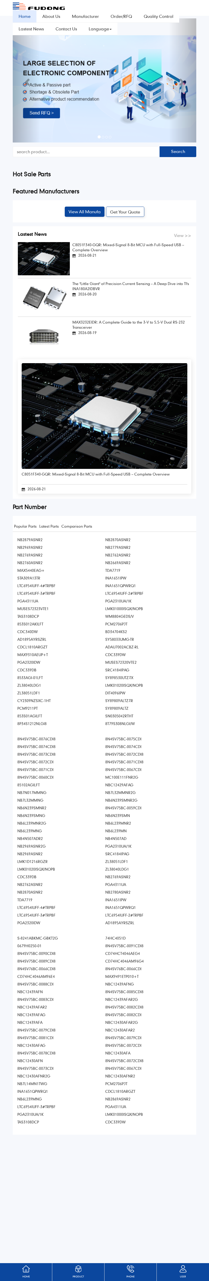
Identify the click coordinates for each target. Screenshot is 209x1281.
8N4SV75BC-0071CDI (35, 769)
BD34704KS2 (116, 631)
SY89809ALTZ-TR (119, 700)
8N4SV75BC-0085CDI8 (124, 991)
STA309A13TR (28, 578)
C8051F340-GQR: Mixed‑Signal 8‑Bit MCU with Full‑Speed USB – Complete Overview (128, 247)
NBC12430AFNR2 (120, 1076)
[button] (26, 80)
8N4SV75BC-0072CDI (35, 762)
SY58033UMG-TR (119, 639)
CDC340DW (27, 631)
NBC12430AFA (117, 1053)
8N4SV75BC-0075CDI (123, 739)
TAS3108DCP (28, 616)
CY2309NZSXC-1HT (34, 700)
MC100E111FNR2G (121, 777)
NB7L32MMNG (30, 800)
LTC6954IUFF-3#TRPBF (36, 593)
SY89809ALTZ (116, 708)
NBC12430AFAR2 (120, 1030)
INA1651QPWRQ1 (120, 585)
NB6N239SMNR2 (31, 807)
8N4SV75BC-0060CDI (35, 777)
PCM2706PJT (116, 624)
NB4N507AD (115, 838)
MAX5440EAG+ (31, 570)
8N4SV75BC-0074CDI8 (36, 746)
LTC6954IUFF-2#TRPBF (124, 593)
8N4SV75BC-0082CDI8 (124, 1007)
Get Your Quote (125, 212)
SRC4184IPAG (117, 670)
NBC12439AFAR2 (32, 1007)
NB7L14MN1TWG (32, 1083)
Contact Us (66, 28)
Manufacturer (85, 16)
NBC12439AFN (30, 991)
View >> (182, 235)
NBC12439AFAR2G (121, 999)
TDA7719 (112, 570)
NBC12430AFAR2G (121, 1022)
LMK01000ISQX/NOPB (124, 608)
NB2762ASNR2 (117, 555)
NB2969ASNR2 (30, 547)
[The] (44, 297)
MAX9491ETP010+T (122, 976)
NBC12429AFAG (119, 784)
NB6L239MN (116, 830)
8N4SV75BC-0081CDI (35, 1037)
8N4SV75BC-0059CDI (123, 807)
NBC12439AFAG (31, 1014)
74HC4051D (115, 938)
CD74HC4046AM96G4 (124, 961)
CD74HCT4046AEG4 (122, 953)
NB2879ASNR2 (30, 539)
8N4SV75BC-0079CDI (123, 1037)
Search (178, 151)
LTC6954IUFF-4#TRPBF (36, 585)
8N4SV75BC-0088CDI (35, 984)
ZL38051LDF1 (28, 693)
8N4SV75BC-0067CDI (123, 769)
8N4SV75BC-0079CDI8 (36, 1030)
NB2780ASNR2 (117, 892)
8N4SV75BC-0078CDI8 (36, 1053)
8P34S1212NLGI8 (32, 723)
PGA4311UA (27, 601)
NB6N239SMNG (31, 815)
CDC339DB (26, 670)
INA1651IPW (115, 578)
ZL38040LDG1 (29, 685)
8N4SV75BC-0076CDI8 (36, 739)
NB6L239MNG (29, 830)
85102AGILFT (28, 784)
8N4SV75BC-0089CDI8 (36, 961)
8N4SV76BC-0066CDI (123, 968)
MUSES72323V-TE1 (33, 608)
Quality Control (158, 16)
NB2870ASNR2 (117, 539)
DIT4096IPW (115, 693)
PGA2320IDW (28, 662)
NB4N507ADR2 (30, 838)
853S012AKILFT (30, 624)
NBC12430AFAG (31, 1045)
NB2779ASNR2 (117, 547)
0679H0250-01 (29, 945)
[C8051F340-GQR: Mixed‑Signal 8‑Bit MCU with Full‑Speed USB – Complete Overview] (44, 258)
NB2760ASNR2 (30, 562)
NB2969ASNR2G (31, 846)
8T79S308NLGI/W (120, 723)
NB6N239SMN (117, 815)
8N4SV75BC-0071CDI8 (124, 762)
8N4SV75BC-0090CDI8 (36, 953)
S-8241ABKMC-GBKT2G (37, 938)
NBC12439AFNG (119, 984)
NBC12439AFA (30, 1022)
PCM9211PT (27, 708)
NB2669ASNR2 (117, 562)
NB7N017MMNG (31, 792)
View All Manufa (85, 211)
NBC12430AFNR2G (33, 1076)
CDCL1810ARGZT (32, 647)
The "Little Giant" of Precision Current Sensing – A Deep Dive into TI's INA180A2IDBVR (130, 286)
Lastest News (31, 28)
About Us (51, 16)
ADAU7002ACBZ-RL (122, 647)
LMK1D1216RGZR (32, 861)
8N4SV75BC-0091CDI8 (124, 945)
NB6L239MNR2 (118, 823)
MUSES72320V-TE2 (121, 662)
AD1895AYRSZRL (31, 639)
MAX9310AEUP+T (32, 654)
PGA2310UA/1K (118, 601)
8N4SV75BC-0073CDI (35, 1068)
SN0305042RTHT (119, 716)
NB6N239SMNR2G (121, 800)
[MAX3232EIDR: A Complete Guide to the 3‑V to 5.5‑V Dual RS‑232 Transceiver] (44, 336)
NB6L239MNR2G (31, 823)
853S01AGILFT (29, 716)
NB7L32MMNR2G (120, 792)
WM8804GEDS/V (119, 616)
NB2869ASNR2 (117, 1099)
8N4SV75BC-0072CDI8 (124, 754)
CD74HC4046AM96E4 (36, 976)
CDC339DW (115, 654)
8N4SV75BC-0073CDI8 (36, 754)
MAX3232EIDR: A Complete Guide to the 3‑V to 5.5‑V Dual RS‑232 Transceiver (128, 324)
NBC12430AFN (30, 1060)
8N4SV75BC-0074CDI (123, 746)
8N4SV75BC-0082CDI (123, 1014)
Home (25, 16)
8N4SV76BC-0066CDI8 (36, 968)
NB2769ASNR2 (30, 555)
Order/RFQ (121, 16)
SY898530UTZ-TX (119, 677)
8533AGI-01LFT (30, 677)
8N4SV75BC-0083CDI (35, 999)
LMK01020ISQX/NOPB (124, 685)
